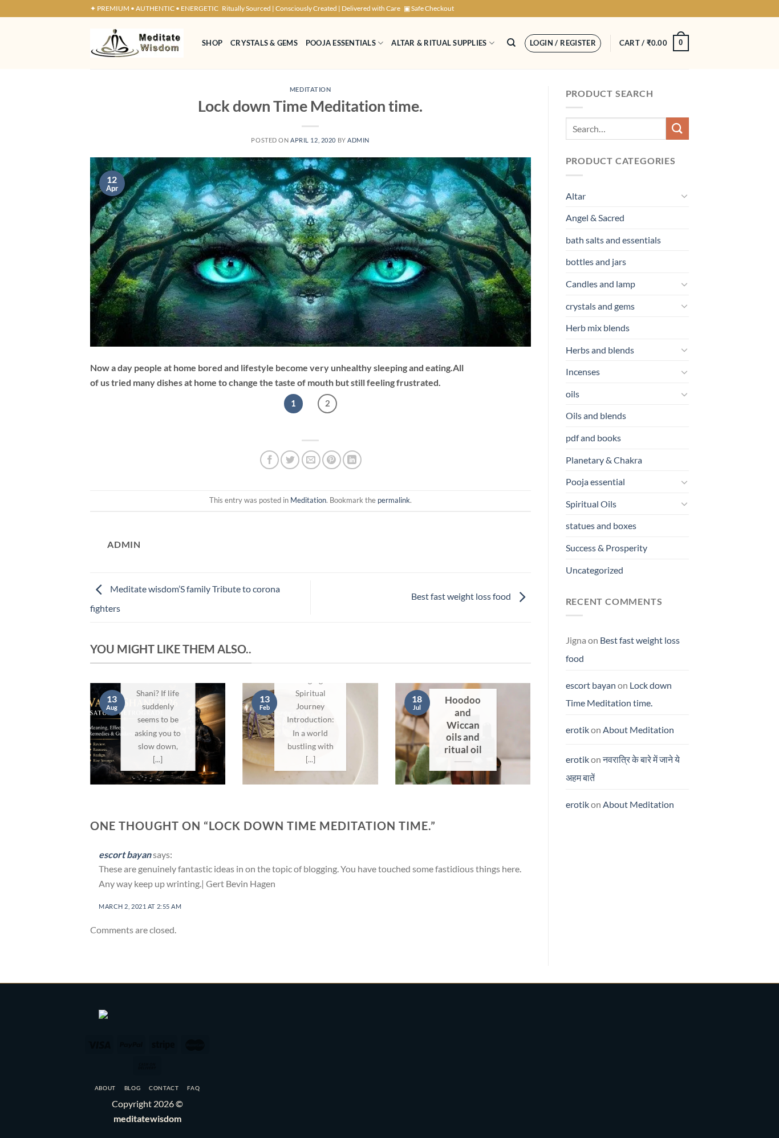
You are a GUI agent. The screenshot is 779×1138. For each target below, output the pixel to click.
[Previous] (87, 741)
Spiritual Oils (591, 503)
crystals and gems (600, 305)
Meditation (310, 89)
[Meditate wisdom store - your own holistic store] (137, 43)
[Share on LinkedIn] (352, 459)
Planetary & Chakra (604, 459)
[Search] (511, 43)
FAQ (193, 1087)
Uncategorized (594, 569)
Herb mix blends (598, 327)
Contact (164, 1087)
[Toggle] (684, 195)
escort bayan (125, 854)
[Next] (533, 741)
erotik (577, 729)
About (105, 1087)
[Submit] (677, 128)
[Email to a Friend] (311, 459)
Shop (212, 42)
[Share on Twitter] (290, 459)
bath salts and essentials (613, 239)
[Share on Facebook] (269, 459)
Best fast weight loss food (462, 596)
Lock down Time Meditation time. (619, 694)
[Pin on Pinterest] (331, 459)
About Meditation (638, 729)
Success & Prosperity (606, 547)
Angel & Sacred (595, 217)
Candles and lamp (600, 283)
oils (572, 393)
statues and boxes (601, 525)
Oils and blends (596, 415)
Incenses (583, 371)
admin (358, 140)
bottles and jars (596, 261)
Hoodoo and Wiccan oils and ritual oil (463, 724)
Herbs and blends (600, 349)
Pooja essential (595, 481)
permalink (394, 500)
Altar (576, 195)
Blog (132, 1087)
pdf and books (593, 437)
